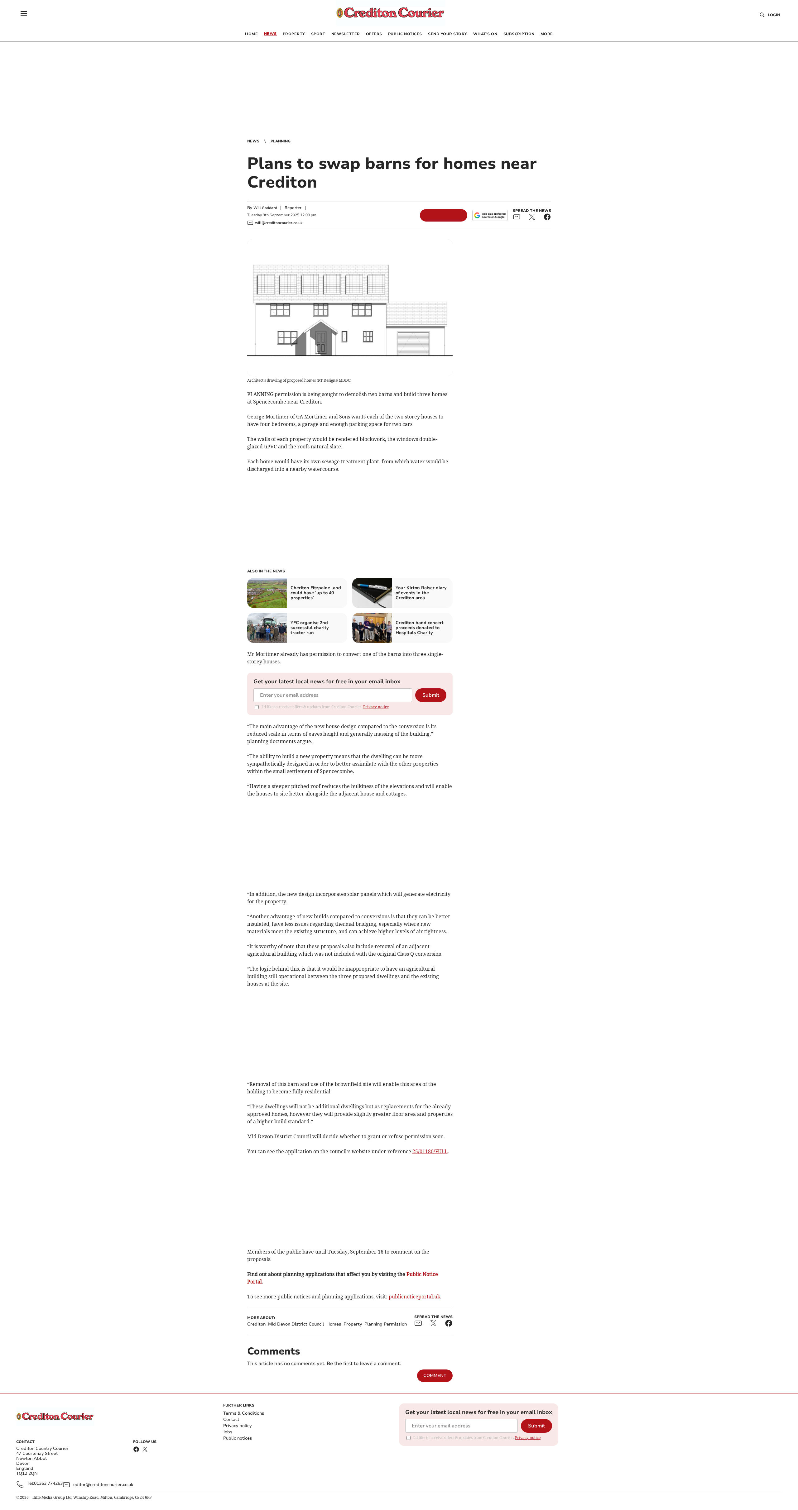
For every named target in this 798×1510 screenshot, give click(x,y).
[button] (23, 13)
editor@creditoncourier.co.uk (103, 1485)
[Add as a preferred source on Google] (490, 215)
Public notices (237, 1438)
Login (774, 15)
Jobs (227, 1432)
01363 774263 (48, 1483)
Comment (434, 1376)
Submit (430, 695)
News (253, 141)
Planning (281, 141)
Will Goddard (265, 207)
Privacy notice (376, 707)
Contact (231, 1419)
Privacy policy (237, 1426)
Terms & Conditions (243, 1413)
